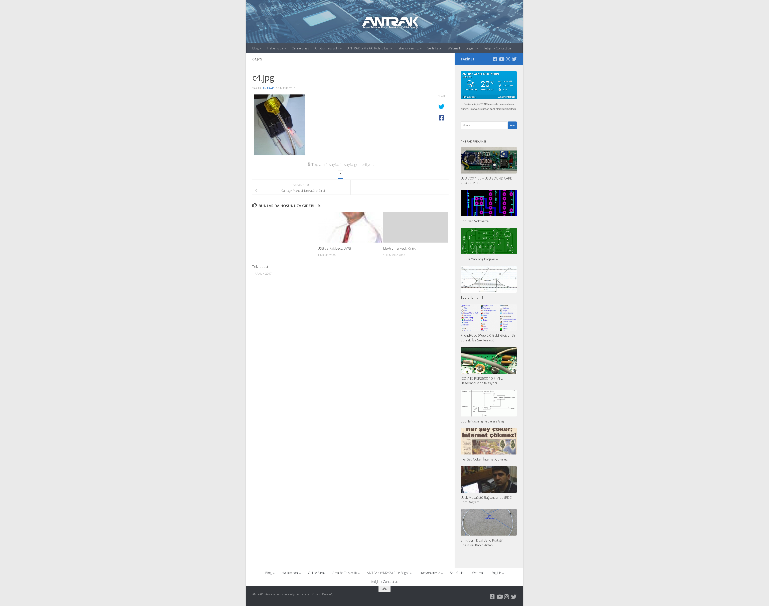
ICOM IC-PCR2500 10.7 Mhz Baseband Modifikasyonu (482, 380)
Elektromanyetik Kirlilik (399, 248)
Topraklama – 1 (472, 297)
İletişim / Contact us (497, 48)
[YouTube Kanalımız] (501, 59)
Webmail (454, 48)
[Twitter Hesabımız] (514, 59)
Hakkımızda (275, 48)
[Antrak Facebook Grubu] (495, 59)
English (470, 48)
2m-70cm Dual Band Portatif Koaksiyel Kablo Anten (482, 542)
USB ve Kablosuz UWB (334, 248)
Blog (255, 48)
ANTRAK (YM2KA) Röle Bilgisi (368, 48)
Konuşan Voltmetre (475, 221)
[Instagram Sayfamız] (507, 59)
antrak (268, 88)
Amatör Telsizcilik (327, 48)
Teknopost (260, 266)
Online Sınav (300, 48)
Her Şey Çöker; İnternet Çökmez (484, 459)
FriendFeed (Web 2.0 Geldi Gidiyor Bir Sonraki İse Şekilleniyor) (488, 337)
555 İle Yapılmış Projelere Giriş (482, 421)
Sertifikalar (434, 48)
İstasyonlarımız (408, 48)
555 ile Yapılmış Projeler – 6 (480, 259)
